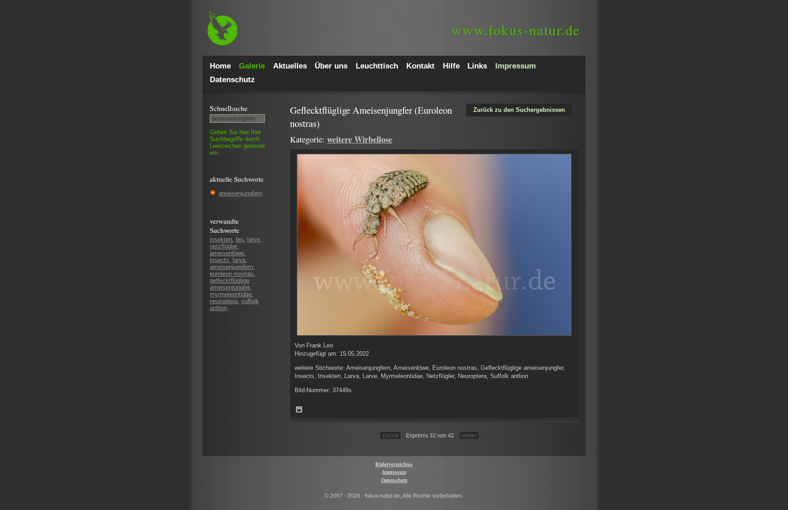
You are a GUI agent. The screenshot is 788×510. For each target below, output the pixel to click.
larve (253, 239)
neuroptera (224, 301)
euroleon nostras (232, 273)
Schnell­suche (229, 108)
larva (239, 260)
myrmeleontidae (231, 294)
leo (240, 239)
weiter (469, 435)
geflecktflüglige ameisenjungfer (229, 284)
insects (219, 260)
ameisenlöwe (227, 253)
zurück (390, 435)
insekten (221, 239)
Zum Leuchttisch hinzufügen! (299, 409)
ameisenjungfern (240, 193)
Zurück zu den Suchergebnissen (519, 109)
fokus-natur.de (516, 29)
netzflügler (223, 246)
